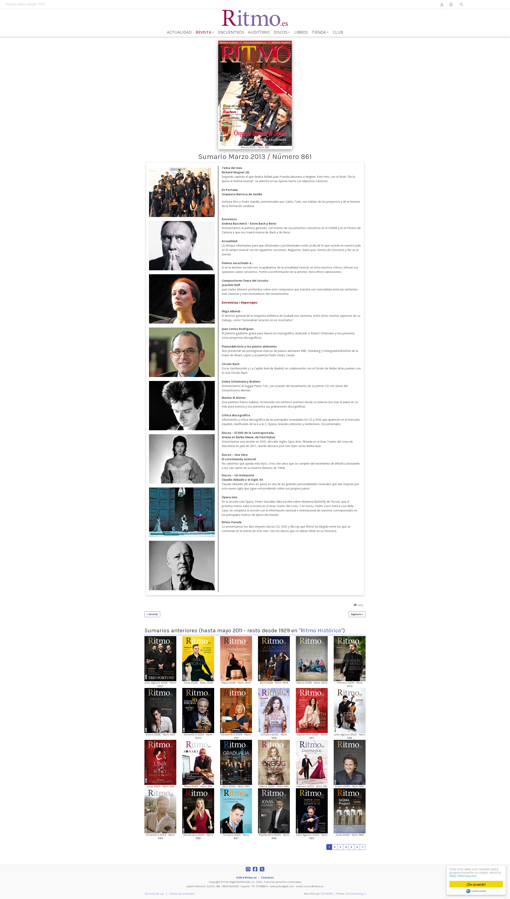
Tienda (321, 33)
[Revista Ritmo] (255, 18)
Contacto (267, 877)
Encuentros (231, 32)
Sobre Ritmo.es (246, 877)
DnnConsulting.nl (356, 893)
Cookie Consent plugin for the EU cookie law (476, 891)
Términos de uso (154, 893)
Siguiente (356, 614)
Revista (205, 33)
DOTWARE (327, 893)
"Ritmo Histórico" (321, 630)
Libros (301, 32)
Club (338, 32)
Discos (282, 33)
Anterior (153, 614)
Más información (462, 875)
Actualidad (179, 32)
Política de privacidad (182, 893)
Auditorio (259, 32)
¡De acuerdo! (476, 884)
